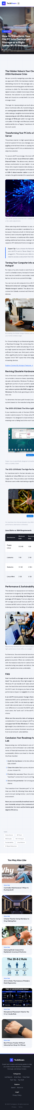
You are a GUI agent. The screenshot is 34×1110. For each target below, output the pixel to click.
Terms (20, 1107)
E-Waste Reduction (11, 846)
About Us (20, 1087)
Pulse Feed (26, 1077)
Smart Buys (17, 1077)
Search (13, 1087)
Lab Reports (8, 1077)
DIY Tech (19, 835)
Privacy (14, 1107)
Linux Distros (21, 842)
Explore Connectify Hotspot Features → (19, 365)
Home (4, 27)
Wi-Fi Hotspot (20, 839)
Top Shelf (21, 1080)
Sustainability (9, 842)
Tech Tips (10, 27)
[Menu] (18, 3)
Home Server (9, 835)
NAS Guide (8, 839)
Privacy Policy (17, 1095)
